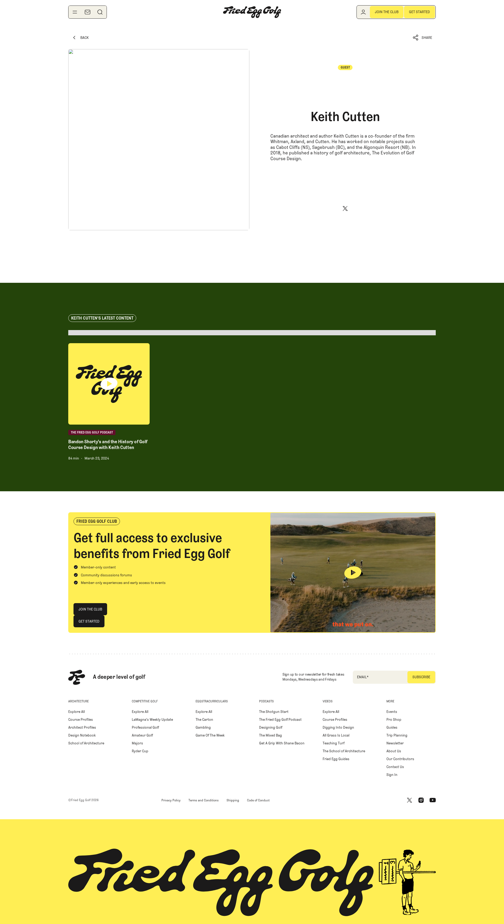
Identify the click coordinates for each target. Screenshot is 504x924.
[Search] (100, 12)
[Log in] (363, 12)
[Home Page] (252, 12)
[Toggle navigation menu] (75, 12)
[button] (423, 38)
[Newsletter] (87, 12)
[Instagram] (421, 800)
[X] (345, 208)
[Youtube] (432, 800)
